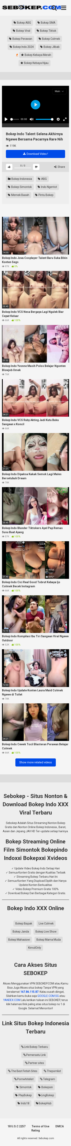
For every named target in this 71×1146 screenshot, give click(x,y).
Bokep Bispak (23, 923)
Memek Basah (20, 195)
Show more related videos (35, 762)
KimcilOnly (34, 947)
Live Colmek (46, 923)
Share (61, 166)
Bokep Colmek (50, 38)
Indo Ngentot (48, 186)
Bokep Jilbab (51, 46)
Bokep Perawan (22, 38)
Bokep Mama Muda (48, 939)
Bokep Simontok (21, 186)
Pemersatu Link (36, 1054)
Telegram (49, 1079)
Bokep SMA (47, 22)
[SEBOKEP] (31, 8)
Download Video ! (37, 153)
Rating (35, 1130)
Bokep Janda (21, 931)
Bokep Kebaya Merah (37, 54)
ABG (44, 178)
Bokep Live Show (46, 931)
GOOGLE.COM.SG (48, 995)
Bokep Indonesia (21, 178)
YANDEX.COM (11, 1000)
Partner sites (36, 1063)
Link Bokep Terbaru (36, 1046)
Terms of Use (40, 1126)
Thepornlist (54, 1071)
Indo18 (24, 1103)
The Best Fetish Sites (24, 1071)
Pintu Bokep (45, 195)
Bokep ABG (23, 22)
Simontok (25, 1087)
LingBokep (47, 1095)
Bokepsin (47, 1087)
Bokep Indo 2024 (23, 46)
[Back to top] (63, 1138)
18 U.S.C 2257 (16, 1126)
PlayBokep (25, 1095)
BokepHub (45, 1103)
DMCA (59, 1126)
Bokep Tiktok (47, 30)
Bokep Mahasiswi (19, 939)
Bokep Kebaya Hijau (36, 63)
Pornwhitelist (25, 1079)
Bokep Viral (23, 30)
